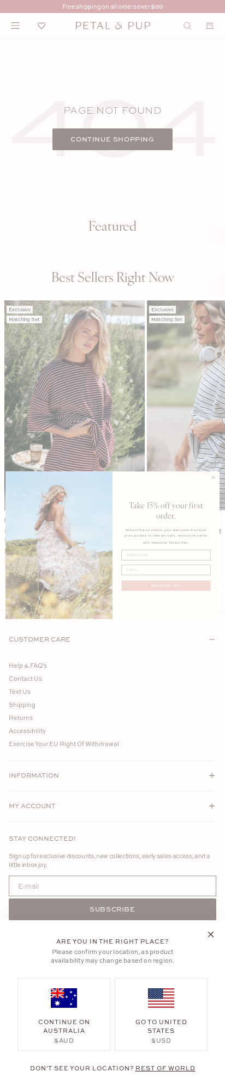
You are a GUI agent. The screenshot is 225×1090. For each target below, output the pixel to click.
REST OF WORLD (165, 1068)
